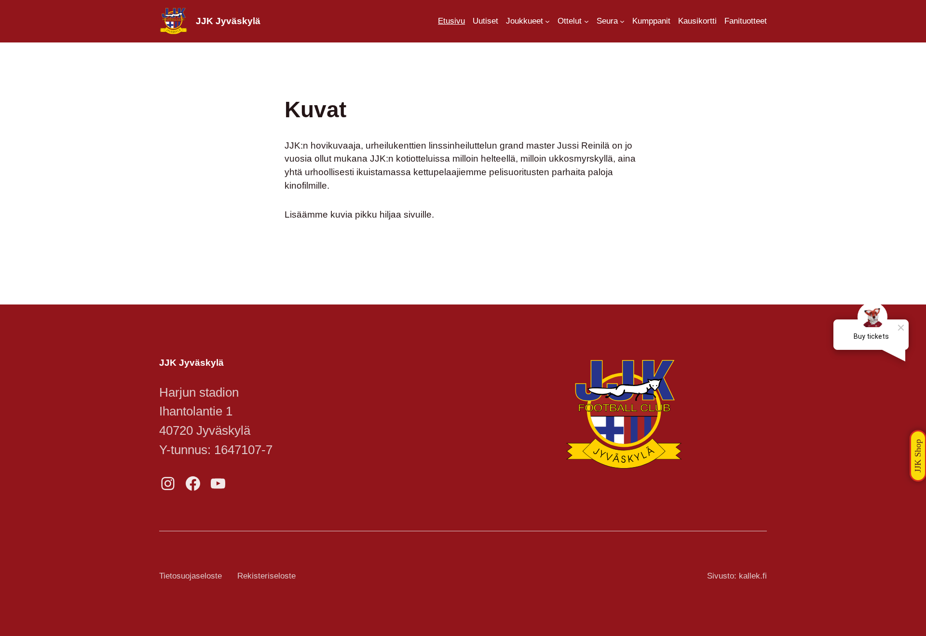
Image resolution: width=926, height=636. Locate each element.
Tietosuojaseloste (190, 576)
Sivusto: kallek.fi (737, 576)
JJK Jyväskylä (228, 21)
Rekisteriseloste (266, 576)
